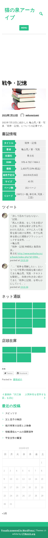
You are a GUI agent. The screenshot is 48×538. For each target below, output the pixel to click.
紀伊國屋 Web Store (8, 323)
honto (24, 313)
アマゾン (8, 305)
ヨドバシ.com (39, 313)
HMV (9, 331)
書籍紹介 (17, 379)
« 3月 (4, 513)
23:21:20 (24, 260)
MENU (24, 27)
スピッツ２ (11, 413)
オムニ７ (39, 305)
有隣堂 (24, 349)
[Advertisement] (24, 57)
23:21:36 (24, 287)
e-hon (39, 322)
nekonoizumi (32, 115)
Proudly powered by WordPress (18, 530)
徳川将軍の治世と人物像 (18, 425)
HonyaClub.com (24, 322)
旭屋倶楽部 (9, 357)
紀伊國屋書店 (9, 349)
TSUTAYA (24, 331)
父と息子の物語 (13, 419)
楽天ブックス (24, 305)
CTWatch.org (28, 533)
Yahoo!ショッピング (9, 313)
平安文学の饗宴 (13, 437)
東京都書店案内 (24, 358)
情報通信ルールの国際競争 (19, 431)
